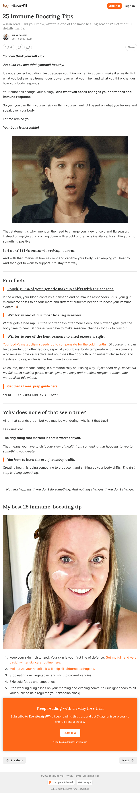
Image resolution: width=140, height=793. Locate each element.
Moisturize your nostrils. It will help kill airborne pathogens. (52, 669)
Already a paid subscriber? (70, 742)
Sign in (130, 6)
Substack (55, 788)
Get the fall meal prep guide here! (33, 386)
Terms (78, 775)
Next (125, 760)
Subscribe (114, 5)
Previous (17, 760)
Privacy (69, 775)
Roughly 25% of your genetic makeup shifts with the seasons (60, 289)
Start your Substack (62, 782)
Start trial (70, 733)
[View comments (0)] (19, 47)
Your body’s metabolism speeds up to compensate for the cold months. (55, 344)
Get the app (84, 782)
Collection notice (91, 775)
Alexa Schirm (19, 35)
